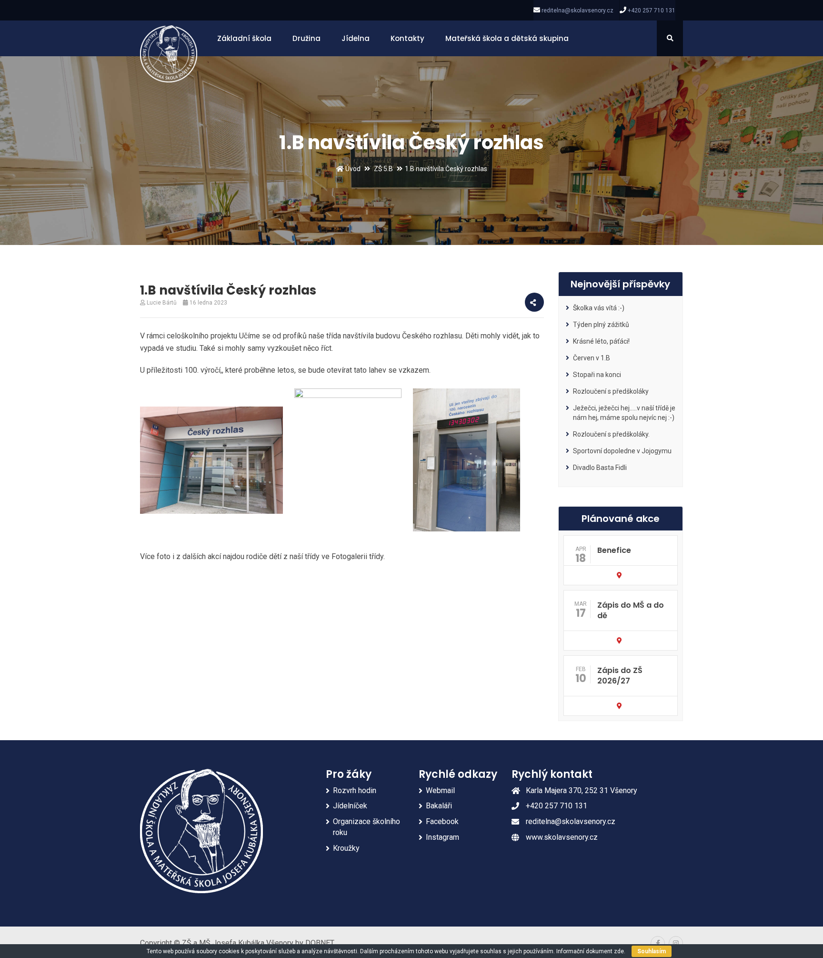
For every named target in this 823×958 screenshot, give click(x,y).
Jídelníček (350, 805)
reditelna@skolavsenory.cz (577, 10)
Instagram (442, 837)
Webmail (440, 790)
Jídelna (355, 38)
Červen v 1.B (591, 358)
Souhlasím (651, 951)
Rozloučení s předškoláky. (611, 434)
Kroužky (346, 848)
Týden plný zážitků (601, 324)
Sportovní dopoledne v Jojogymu (622, 451)
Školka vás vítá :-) (598, 308)
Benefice (614, 550)
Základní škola (244, 38)
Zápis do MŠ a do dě (630, 610)
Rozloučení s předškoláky (611, 391)
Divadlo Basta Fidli (600, 467)
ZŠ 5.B (383, 169)
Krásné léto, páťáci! (601, 341)
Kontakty (407, 38)
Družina (306, 38)
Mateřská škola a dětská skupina (507, 38)
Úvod (352, 169)
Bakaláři (439, 805)
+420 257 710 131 (651, 10)
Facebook (442, 821)
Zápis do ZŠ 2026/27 (619, 675)
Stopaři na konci (597, 374)
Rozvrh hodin (354, 790)
